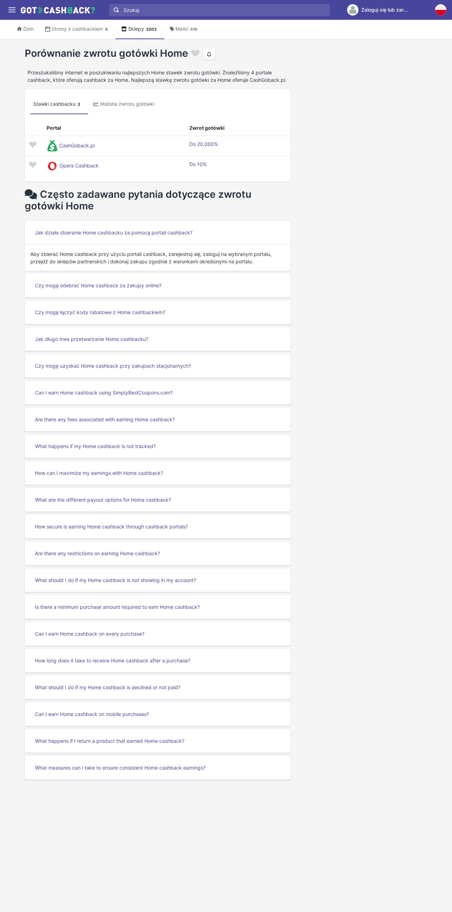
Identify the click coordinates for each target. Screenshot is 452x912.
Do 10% (198, 164)
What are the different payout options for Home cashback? (103, 500)
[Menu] (12, 10)
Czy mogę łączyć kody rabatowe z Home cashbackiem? (100, 312)
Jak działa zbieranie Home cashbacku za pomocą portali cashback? (113, 232)
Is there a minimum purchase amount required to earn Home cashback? (117, 607)
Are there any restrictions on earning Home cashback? (97, 553)
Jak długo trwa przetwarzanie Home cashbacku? (91, 339)
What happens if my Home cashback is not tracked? (95, 446)
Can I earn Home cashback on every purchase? (89, 634)
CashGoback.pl (77, 145)
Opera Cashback (79, 166)
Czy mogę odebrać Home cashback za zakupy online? (98, 285)
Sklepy (142, 29)
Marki (186, 29)
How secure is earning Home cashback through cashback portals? (111, 527)
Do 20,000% (203, 144)
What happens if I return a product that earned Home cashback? (109, 741)
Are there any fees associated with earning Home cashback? (105, 419)
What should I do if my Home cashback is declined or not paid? (107, 687)
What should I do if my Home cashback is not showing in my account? (115, 580)
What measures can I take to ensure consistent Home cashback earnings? (120, 768)
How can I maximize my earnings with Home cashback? (99, 473)
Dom (28, 29)
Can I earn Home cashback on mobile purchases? (92, 714)
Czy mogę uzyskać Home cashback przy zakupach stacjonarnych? (113, 366)
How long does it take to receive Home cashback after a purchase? (112, 660)
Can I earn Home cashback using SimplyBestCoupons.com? (104, 393)
